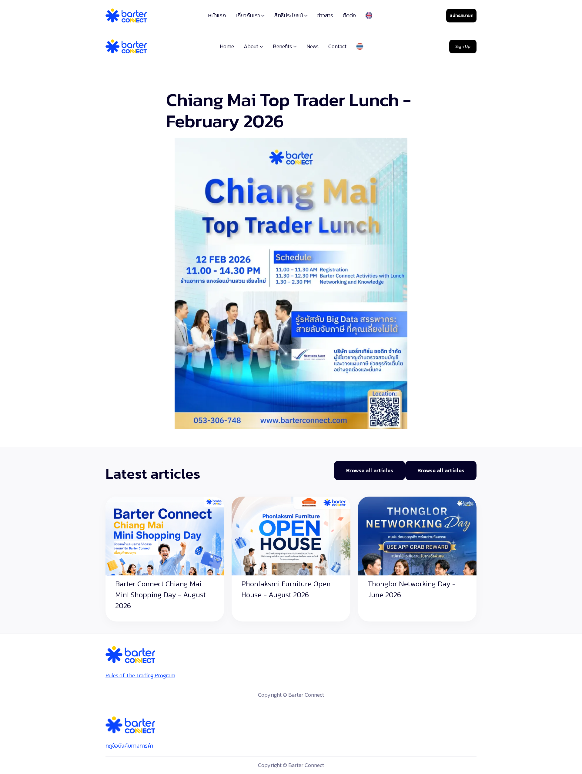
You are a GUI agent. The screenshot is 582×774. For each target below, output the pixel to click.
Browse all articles (369, 470)
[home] (126, 15)
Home (227, 46)
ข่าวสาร (325, 15)
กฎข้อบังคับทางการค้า (129, 746)
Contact (337, 46)
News (312, 46)
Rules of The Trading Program (140, 675)
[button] (250, 16)
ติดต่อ (349, 15)
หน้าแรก (217, 15)
